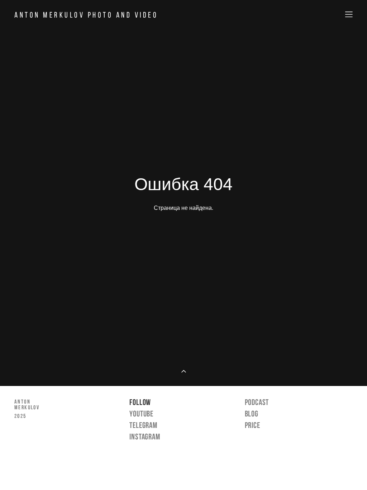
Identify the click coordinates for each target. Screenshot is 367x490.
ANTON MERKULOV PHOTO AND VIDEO (86, 15)
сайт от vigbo (183, 473)
